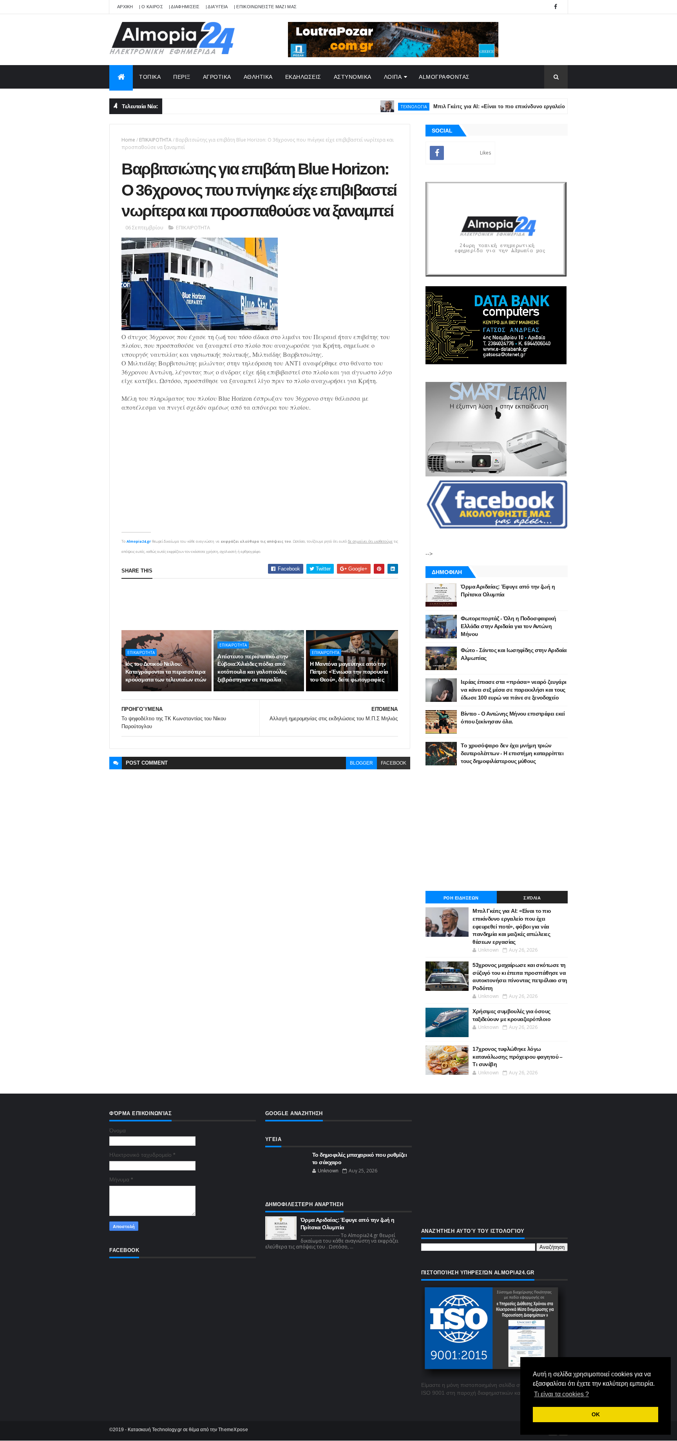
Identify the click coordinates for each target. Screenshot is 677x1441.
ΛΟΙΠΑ (393, 77)
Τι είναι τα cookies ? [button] (561, 1394)
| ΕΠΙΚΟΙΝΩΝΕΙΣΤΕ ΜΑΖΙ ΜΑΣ (265, 6)
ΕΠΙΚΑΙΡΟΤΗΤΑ (155, 139)
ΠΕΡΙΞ (181, 77)
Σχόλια (532, 898)
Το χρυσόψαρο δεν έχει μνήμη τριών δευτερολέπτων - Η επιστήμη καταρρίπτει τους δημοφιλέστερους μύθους (512, 753)
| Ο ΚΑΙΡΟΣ (151, 6)
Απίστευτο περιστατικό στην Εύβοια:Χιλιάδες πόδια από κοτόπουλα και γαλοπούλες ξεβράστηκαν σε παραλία (252, 668)
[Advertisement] (264, 604)
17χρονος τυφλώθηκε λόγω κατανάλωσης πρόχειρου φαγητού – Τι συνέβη (517, 1056)
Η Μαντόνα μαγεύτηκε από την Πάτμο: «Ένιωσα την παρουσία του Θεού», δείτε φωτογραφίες (349, 671)
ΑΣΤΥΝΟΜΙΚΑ (352, 77)
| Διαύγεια (217, 6)
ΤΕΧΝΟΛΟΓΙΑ (384, 106)
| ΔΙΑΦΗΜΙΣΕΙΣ (184, 6)
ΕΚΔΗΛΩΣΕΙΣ (303, 77)
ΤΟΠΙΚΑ (150, 77)
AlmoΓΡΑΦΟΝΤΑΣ (444, 77)
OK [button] (596, 1414)
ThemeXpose (233, 1429)
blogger (361, 763)
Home (128, 139)
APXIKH (125, 6)
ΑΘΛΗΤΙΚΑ (258, 77)
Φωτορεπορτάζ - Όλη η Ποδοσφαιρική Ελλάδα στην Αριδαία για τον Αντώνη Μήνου (508, 626)
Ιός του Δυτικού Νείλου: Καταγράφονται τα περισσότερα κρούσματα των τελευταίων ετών (165, 671)
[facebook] (555, 7)
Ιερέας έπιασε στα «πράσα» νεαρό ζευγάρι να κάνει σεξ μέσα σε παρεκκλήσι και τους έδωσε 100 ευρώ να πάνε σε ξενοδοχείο (513, 689)
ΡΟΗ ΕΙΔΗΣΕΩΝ (461, 898)
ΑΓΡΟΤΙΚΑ (217, 77)
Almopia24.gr (139, 541)
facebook (393, 763)
